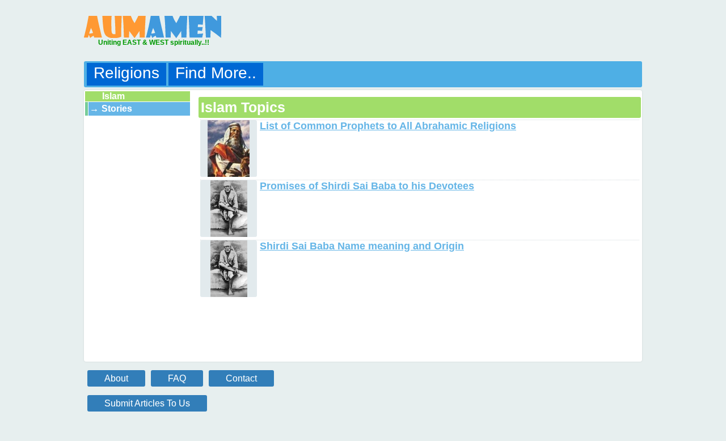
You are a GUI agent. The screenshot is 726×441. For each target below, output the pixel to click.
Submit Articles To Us (147, 403)
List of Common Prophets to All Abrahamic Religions (388, 126)
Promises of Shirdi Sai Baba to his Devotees (367, 186)
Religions (126, 73)
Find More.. (215, 73)
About (116, 378)
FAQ (177, 378)
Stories (117, 108)
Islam (113, 96)
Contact (241, 378)
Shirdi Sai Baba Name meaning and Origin (362, 246)
